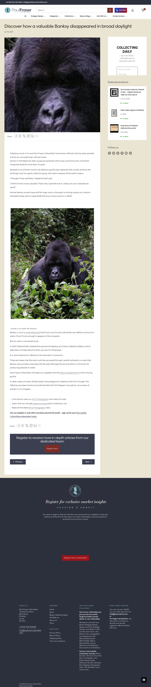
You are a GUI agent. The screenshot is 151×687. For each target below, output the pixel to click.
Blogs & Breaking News (59, 615)
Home (52, 609)
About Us (53, 620)
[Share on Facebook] (15, 136)
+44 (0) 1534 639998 (27, 627)
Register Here (52, 449)
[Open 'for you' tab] (144, 680)
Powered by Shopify (26, 686)
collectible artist (32, 332)
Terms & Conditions (57, 641)
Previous (18, 462)
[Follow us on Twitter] (113, 153)
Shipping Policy (56, 638)
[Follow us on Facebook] (109, 153)
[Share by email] (28, 136)
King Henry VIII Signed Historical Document (129, 127)
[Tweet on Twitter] (24, 136)
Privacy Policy (55, 633)
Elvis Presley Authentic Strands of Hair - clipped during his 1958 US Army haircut (132, 92)
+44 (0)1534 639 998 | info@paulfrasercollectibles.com (26, 2)
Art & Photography (40, 399)
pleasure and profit (41, 403)
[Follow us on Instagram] (117, 153)
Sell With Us (54, 618)
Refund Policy (55, 636)
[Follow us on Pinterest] (122, 153)
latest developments (69, 373)
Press (52, 623)
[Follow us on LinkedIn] (130, 153)
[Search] (110, 10)
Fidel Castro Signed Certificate (132, 110)
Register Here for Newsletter (75, 558)
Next (87, 462)
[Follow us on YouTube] (126, 153)
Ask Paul (122, 10)
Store (52, 612)
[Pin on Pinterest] (20, 136)
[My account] (132, 10)
